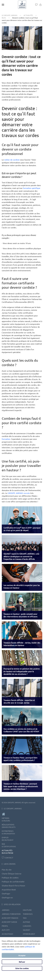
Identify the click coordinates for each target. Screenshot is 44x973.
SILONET (26, 930)
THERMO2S (28, 914)
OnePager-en (7, 897)
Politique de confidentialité (13, 881)
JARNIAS (5, 910)
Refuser (22, 962)
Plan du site (6, 869)
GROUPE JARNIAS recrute (19, 493)
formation (6, 439)
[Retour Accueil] (22, 4)
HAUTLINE (27, 910)
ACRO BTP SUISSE (9, 922)
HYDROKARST (29, 934)
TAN (25, 918)
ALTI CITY (6, 930)
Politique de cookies (10, 877)
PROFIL (5, 926)
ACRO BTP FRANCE (10, 918)
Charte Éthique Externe (11, 873)
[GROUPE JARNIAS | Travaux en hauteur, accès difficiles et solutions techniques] (22, 814)
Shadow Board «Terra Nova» (13, 885)
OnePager (6, 893)
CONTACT (9, 857)
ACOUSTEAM (7, 934)
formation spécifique (31, 188)
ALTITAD (26, 922)
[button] (3, 4)
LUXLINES (27, 926)
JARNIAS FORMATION (11, 914)
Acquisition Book (9, 889)
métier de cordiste (12, 159)
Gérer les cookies (22, 968)
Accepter (22, 955)
